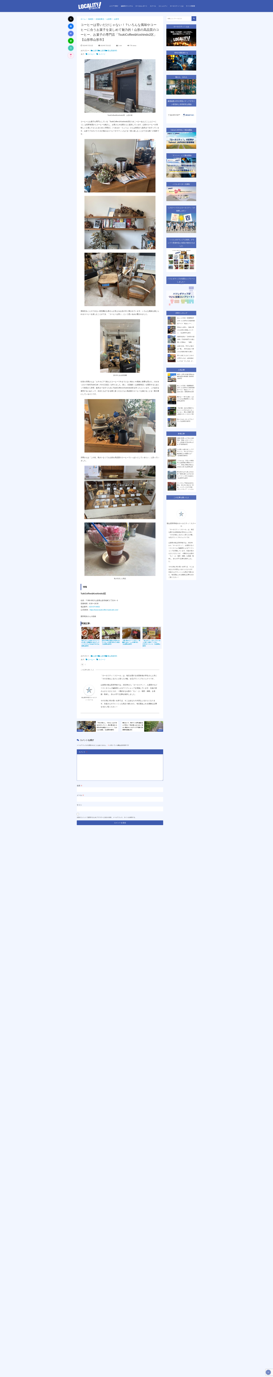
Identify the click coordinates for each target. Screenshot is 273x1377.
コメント (83, 752)
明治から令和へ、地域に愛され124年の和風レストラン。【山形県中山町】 (185, 330)
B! (71, 33)
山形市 (116, 19)
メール (80, 795)
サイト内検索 (190, 6)
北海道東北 (100, 19)
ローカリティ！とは (176, 6)
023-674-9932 (94, 607)
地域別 (90, 19)
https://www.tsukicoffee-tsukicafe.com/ (104, 610)
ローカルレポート (141, 6)
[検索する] (194, 18)
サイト (79, 805)
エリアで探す (113, 6)
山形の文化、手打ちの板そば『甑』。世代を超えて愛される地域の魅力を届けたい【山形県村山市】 (185, 349)
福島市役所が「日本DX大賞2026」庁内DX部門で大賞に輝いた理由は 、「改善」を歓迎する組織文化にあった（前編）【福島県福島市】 (186, 340)
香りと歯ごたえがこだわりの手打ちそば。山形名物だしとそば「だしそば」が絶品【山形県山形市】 (185, 359)
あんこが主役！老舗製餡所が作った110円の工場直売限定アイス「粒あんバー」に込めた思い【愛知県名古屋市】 (186, 321)
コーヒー (91, 54)
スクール (153, 6)
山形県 (109, 19)
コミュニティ (162, 6)
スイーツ (102, 54)
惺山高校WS (112, 51)
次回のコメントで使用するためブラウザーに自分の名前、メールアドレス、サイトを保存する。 (106, 817)
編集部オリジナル (127, 6)
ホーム (83, 19)
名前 (79, 786)
